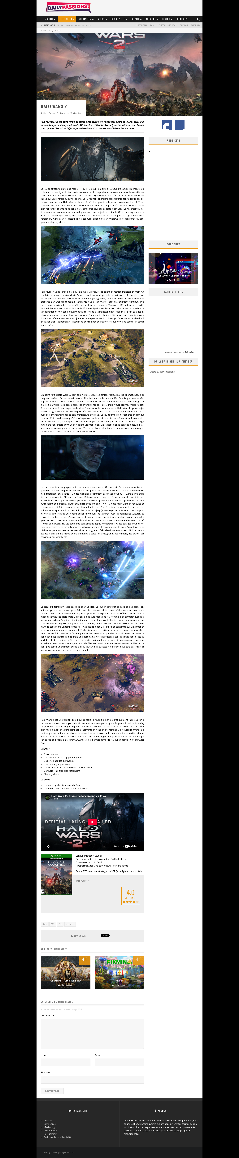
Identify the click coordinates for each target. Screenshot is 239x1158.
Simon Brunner (49, 113)
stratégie (70, 924)
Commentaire (49, 1015)
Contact (48, 1120)
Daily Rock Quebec (157, 25)
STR (60, 924)
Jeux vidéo (66, 19)
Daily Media (195, 25)
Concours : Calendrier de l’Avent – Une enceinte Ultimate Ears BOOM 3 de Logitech (173, 271)
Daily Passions (174, 280)
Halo (44, 924)
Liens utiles (50, 1123)
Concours (182, 19)
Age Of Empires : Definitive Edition (65, 980)
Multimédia (85, 19)
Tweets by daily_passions (162, 371)
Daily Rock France (141, 25)
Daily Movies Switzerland (173, 352)
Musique (151, 19)
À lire (101, 19)
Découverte (118, 19)
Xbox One (77, 113)
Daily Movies (172, 25)
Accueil (49, 19)
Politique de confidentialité (57, 1137)
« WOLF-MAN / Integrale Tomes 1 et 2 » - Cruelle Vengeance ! (90, 23)
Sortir (136, 19)
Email (98, 1055)
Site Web (46, 1072)
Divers (166, 19)
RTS (52, 924)
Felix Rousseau (66, 985)
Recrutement (50, 1133)
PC (71, 113)
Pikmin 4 (120, 980)
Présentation (50, 1130)
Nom (44, 1055)
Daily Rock (184, 25)
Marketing (49, 1127)
